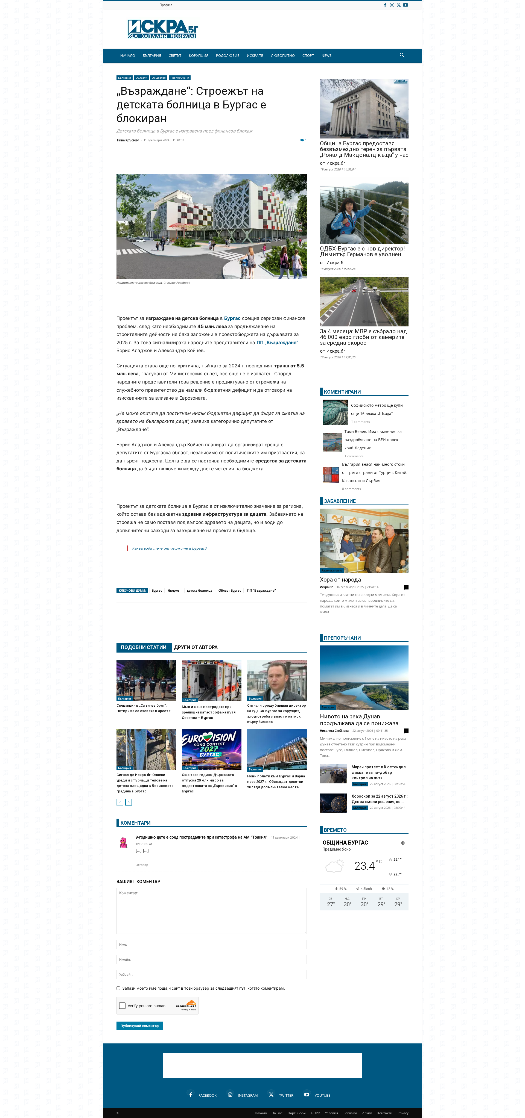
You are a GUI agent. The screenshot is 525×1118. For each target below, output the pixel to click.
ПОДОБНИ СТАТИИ (144, 647)
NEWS (326, 55)
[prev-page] (119, 802)
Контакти (384, 1113)
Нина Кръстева (128, 140)
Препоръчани (179, 77)
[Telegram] (243, 161)
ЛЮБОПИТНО (283, 55)
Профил (165, 4)
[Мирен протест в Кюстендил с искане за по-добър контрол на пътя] (333, 773)
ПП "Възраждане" (261, 590)
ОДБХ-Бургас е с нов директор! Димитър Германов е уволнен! (362, 251)
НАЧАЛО (127, 55)
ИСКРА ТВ (255, 55)
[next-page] (128, 802)
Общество (159, 77)
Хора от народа (340, 579)
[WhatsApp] (216, 161)
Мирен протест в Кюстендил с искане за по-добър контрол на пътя (379, 772)
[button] (402, 55)
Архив (367, 1113)
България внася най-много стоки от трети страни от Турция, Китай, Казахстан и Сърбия (374, 472)
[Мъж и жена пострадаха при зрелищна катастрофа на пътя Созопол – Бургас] (211, 681)
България (124, 77)
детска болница (199, 590)
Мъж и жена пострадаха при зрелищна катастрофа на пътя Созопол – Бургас (208, 712)
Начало (261, 1113)
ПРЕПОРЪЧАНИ (342, 638)
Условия (331, 1113)
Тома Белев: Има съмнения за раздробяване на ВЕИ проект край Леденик (373, 439)
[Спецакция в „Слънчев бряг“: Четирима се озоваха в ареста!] (146, 680)
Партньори (297, 1113)
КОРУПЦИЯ (198, 55)
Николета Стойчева (334, 730)
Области (141, 77)
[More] (285, 161)
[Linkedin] (175, 161)
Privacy (403, 1113)
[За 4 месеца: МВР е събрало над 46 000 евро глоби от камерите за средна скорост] (364, 302)
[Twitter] (399, 4)
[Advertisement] (212, 300)
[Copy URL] (271, 161)
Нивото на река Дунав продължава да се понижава (359, 720)
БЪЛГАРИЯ (152, 55)
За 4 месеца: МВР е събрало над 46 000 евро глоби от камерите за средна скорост (363, 337)
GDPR (315, 1113)
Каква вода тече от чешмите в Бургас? (169, 548)
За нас (277, 1113)
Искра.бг (326, 587)
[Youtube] (405, 4)
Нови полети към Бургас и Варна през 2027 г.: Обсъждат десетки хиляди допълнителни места (276, 781)
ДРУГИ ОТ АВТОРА (196, 647)
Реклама (350, 1113)
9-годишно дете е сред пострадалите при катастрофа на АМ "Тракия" (201, 837)
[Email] (202, 161)
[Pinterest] (257, 161)
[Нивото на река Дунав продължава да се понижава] (364, 677)
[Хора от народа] (364, 541)
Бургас (157, 590)
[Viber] (230, 161)
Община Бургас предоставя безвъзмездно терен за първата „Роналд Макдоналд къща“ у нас (364, 149)
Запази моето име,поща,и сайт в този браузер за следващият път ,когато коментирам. (203, 988)
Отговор (142, 865)
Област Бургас (229, 590)
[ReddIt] (189, 161)
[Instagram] (392, 4)
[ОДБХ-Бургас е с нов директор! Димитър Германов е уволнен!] (364, 211)
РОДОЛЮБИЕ (227, 55)
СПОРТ (308, 55)
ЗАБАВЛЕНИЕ (340, 501)
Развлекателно (332, 570)
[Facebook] (385, 4)
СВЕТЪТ (175, 55)
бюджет (174, 590)
